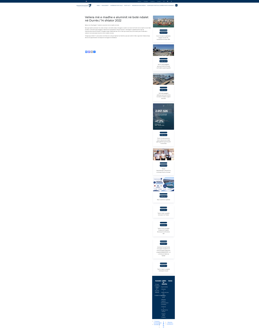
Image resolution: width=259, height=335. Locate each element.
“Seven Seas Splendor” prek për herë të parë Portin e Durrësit (163, 170)
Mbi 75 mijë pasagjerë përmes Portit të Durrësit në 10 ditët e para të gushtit (164, 66)
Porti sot (127, 5)
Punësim (159, 1)
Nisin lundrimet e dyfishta (163, 199)
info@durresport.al (159, 295)
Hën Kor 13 (164, 196)
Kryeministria (164, 287)
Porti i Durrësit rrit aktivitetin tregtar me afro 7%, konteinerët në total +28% (163, 37)
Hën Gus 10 (164, 61)
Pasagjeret (105, 5)
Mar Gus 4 (164, 135)
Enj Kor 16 (164, 165)
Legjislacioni (170, 324)
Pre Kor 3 (164, 209)
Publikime (152, 1)
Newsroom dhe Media (138, 5)
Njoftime (139, 1)
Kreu (98, 5)
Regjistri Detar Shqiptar (163, 315)
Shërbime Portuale (116, 5)
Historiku (170, 322)
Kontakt (156, 324)
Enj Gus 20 (164, 32)
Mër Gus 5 (164, 90)
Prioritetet (146, 1)
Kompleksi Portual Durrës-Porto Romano (160, 5)
